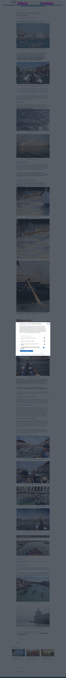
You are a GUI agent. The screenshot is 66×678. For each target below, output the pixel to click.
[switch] (44, 338)
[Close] (48, 324)
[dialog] (33, 339)
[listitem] (33, 336)
